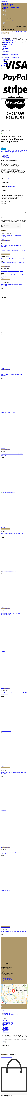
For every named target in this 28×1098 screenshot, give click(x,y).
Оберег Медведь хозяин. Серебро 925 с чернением (14, 931)
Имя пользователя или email (8, 1048)
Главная (5, 3)
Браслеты (6, 51)
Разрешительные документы (11, 7)
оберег (13, 152)
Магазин (8, 57)
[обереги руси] (6, 67)
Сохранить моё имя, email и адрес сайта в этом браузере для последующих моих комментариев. (13, 221)
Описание (6, 155)
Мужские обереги (8, 40)
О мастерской (7, 6)
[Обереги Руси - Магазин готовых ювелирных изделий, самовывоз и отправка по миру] (5, 33)
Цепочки (5, 49)
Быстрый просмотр (5, 240)
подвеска (17, 152)
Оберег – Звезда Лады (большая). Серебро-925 (13, 258)
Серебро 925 (11, 186)
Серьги (5, 46)
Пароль (3, 1051)
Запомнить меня (12, 1054)
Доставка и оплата (8, 4)
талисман (23, 152)
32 (9, 182)
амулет (5, 152)
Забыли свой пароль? (6, 1057)
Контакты (5, 8)
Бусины (5, 48)
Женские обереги (8, 42)
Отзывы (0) (6, 157)
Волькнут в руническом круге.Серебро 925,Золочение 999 (10, 614)
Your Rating (3, 201)
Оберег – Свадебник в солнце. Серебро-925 (12, 271)
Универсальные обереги (18, 151)
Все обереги (6, 38)
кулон (9, 152)
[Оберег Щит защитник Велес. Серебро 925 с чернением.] (6, 60)
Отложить (3, 65)
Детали (5, 156)
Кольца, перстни (7, 44)
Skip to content (4, 1)
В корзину (3, 149)
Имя (2, 215)
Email (2, 217)
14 (9, 178)
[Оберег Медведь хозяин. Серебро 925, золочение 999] (6, 59)
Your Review (4, 203)
